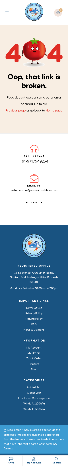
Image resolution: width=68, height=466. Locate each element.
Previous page (15, 110)
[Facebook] (24, 207)
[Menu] (9, 12)
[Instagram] (43, 207)
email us (34, 186)
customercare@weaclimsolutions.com (34, 190)
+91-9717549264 (34, 161)
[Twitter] (37, 207)
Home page (54, 110)
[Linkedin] (30, 207)
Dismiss (8, 448)
